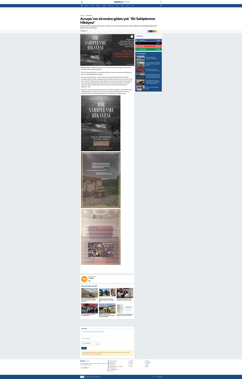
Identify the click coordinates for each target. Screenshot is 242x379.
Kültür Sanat (111, 5)
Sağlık (122, 5)
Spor (132, 5)
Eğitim (92, 5)
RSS (83, 376)
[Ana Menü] (161, 6)
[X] (83, 368)
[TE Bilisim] (84, 279)
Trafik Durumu (112, 365)
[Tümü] (160, 36)
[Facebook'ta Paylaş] (148, 31)
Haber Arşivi (112, 370)
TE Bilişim (160, 376)
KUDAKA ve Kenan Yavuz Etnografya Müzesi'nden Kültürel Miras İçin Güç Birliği (107, 315)
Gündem (87, 5)
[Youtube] (86, 368)
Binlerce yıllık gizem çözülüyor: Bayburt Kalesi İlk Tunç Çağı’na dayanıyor (88, 300)
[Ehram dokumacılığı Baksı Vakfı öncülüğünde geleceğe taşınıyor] (125, 293)
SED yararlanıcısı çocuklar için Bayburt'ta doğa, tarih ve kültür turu (106, 300)
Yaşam (117, 5)
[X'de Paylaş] (151, 31)
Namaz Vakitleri (113, 363)
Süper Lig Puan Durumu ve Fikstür (116, 366)
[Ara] (161, 2)
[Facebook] (81, 368)
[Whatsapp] (88, 368)
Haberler (82, 15)
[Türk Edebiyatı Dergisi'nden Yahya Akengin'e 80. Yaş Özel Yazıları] (125, 308)
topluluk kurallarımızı (93, 352)
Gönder (84, 348)
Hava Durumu (112, 362)
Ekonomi (98, 5)
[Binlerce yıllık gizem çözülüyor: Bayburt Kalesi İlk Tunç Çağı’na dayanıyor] (89, 293)
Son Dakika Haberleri (114, 369)
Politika (104, 5)
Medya (127, 5)
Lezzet (131, 366)
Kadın (147, 365)
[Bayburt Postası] (122, 2)
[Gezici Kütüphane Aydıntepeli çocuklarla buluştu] (89, 308)
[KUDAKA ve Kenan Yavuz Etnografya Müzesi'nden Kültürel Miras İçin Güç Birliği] (107, 308)
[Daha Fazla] (156, 31)
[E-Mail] (89, 281)
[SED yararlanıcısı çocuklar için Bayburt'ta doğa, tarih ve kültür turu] (107, 293)
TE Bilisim (91, 278)
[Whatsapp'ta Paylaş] (153, 31)
